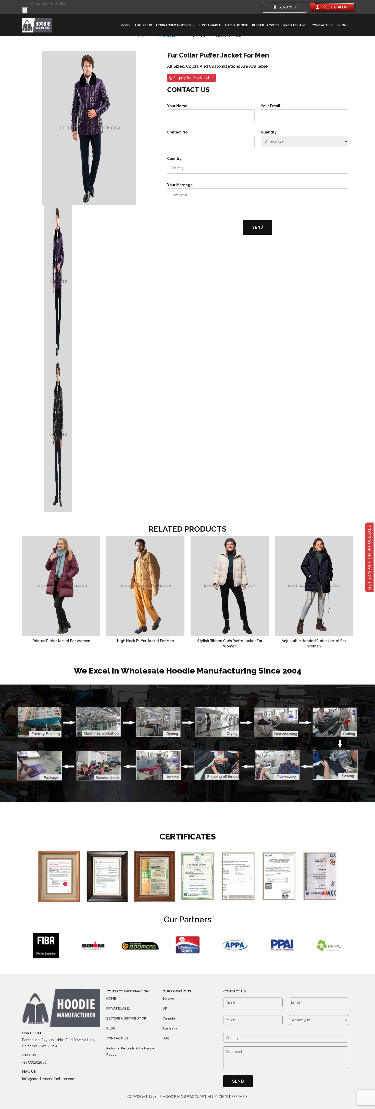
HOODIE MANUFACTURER (184, 1097)
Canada (168, 1018)
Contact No (177, 132)
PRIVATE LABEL (295, 25)
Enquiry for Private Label (193, 78)
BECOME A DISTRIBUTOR (126, 1018)
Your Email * (271, 106)
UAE (165, 1038)
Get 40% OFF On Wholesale (369, 557)
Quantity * (270, 132)
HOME (111, 998)
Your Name (177, 106)
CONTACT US (322, 25)
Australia (169, 1028)
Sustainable (209, 25)
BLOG (342, 25)
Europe (168, 998)
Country (174, 158)
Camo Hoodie (236, 25)
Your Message (180, 185)
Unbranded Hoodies (174, 25)
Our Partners (187, 919)
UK (164, 1008)
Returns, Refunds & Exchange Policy (130, 1051)
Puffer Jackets (265, 25)
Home (125, 25)
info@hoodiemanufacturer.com (49, 1079)
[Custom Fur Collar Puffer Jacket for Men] (89, 128)
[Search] (25, 10)
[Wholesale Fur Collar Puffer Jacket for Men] (58, 435)
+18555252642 (34, 1062)
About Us (143, 25)
